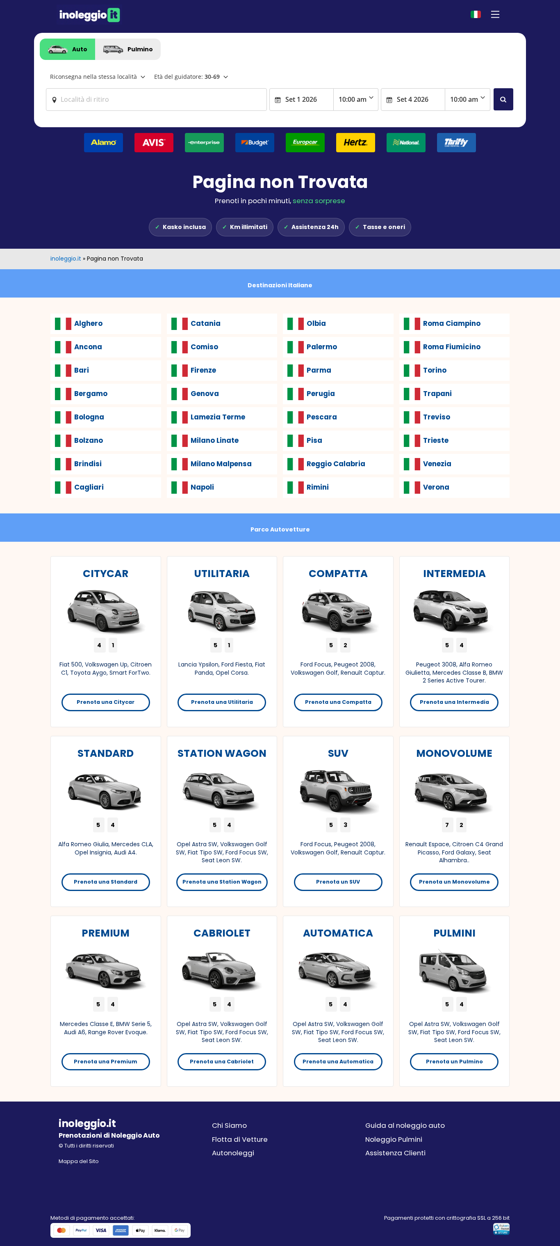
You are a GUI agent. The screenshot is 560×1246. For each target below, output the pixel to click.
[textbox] (156, 99)
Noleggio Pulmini (393, 1139)
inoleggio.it (65, 258)
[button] (495, 14)
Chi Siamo (229, 1125)
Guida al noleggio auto (405, 1125)
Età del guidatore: (187, 76)
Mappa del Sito (79, 1161)
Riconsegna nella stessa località (93, 76)
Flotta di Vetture (240, 1139)
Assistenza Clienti (395, 1153)
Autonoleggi (233, 1153)
